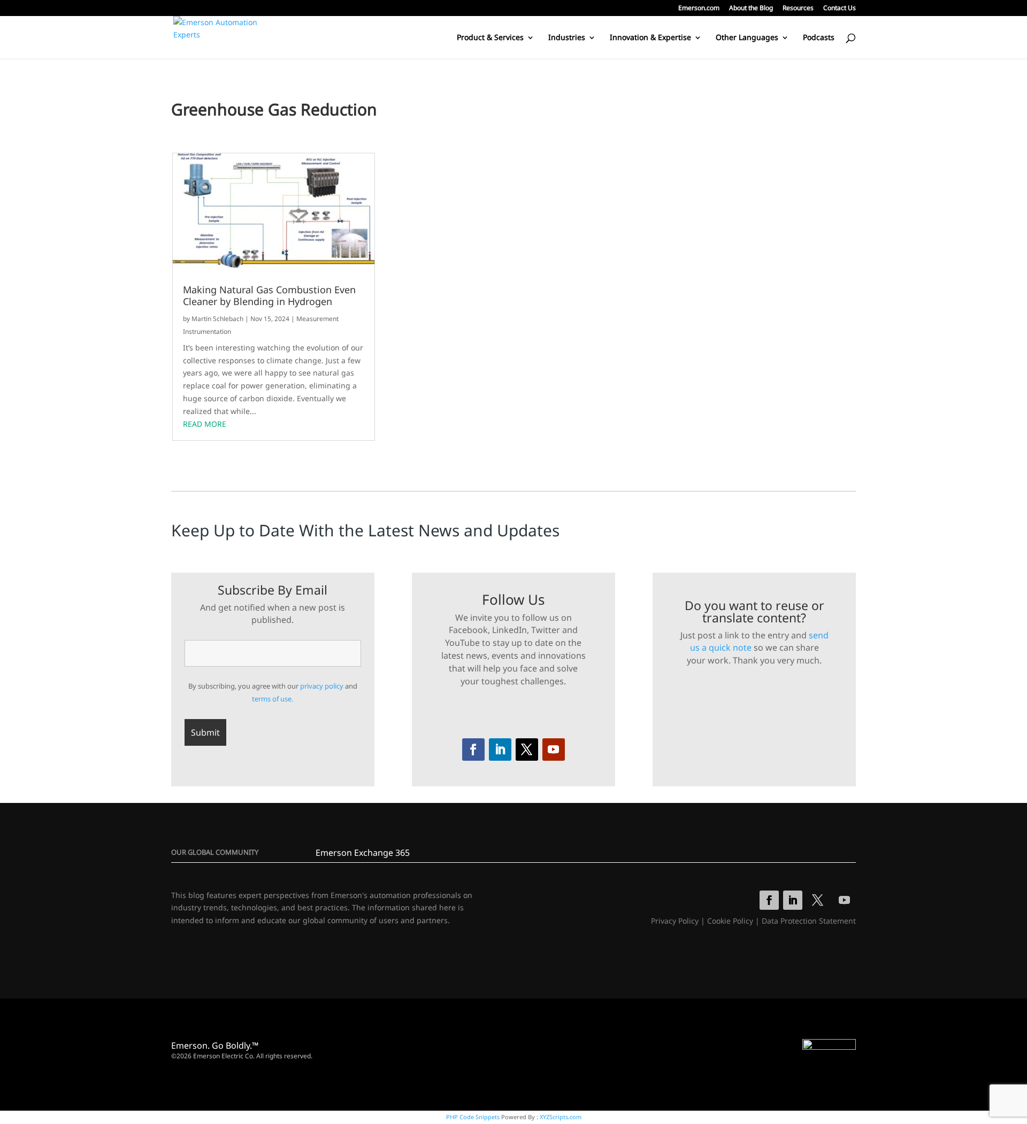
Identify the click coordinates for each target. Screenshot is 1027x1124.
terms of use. (272, 699)
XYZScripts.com (560, 1117)
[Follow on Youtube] (553, 749)
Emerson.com (698, 8)
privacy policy (321, 686)
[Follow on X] (527, 749)
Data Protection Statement (809, 921)
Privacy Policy (675, 921)
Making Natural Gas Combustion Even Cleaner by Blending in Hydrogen (269, 295)
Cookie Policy (730, 921)
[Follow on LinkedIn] (500, 749)
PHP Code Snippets (473, 1117)
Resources (798, 8)
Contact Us (839, 8)
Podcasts (818, 38)
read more (204, 424)
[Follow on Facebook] (473, 749)
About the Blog (751, 8)
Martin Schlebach (217, 318)
